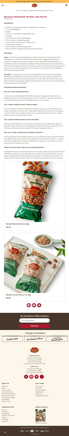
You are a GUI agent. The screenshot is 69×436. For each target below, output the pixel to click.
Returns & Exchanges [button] (8, 394)
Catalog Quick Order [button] (41, 396)
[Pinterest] (39, 305)
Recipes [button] (4, 410)
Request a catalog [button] (41, 423)
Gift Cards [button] (38, 388)
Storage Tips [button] (6, 413)
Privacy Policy (35, 434)
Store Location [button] (6, 390)
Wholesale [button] (5, 419)
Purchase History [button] (40, 390)
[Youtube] (42, 377)
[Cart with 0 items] (60, 5)
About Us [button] (5, 386)
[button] (40, 415)
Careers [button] (4, 417)
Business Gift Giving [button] (8, 396)
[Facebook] (29, 305)
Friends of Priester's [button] (8, 415)
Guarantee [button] (5, 421)
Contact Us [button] (38, 394)
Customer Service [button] (7, 392)
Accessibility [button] (5, 399)
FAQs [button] (3, 388)
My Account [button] (39, 386)
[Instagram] (31, 377)
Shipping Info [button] (39, 392)
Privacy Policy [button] (6, 401)
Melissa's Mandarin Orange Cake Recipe (25, 17)
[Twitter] (34, 305)
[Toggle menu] (4, 5)
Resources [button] (5, 412)
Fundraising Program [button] (8, 397)
